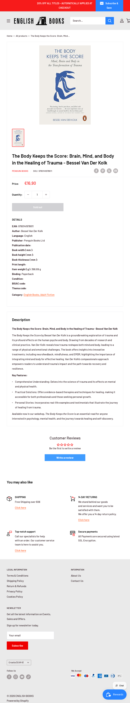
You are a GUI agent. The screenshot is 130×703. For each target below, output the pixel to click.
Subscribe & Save (111, 5)
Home (9, 35)
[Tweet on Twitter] (109, 170)
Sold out (37, 207)
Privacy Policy (14, 591)
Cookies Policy (15, 596)
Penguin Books (20, 171)
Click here (20, 507)
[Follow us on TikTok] (28, 676)
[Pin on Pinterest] (102, 170)
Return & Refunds (16, 586)
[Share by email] (115, 170)
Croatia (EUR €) (16, 662)
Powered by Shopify (18, 700)
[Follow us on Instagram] (15, 676)
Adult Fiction (47, 294)
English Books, (32, 294)
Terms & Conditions (17, 575)
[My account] (122, 21)
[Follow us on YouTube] (22, 676)
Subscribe (17, 645)
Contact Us (77, 580)
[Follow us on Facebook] (9, 676)
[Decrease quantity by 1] (28, 194)
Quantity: (17, 194)
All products (21, 35)
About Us (76, 575)
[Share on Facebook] (96, 170)
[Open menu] (8, 21)
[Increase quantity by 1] (46, 194)
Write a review (65, 457)
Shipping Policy (15, 580)
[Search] (109, 20)
